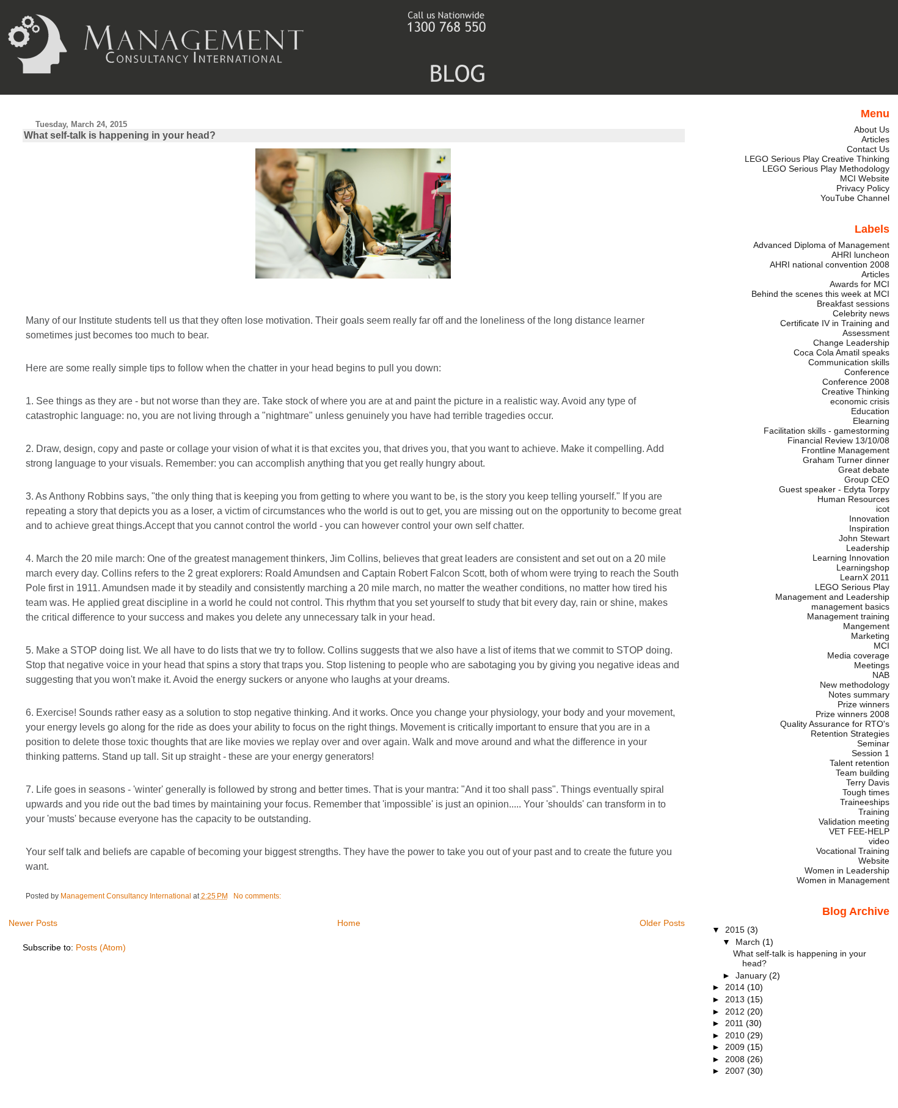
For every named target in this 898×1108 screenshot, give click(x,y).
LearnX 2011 (864, 577)
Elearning (871, 421)
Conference (866, 372)
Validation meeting (854, 821)
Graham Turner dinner (846, 460)
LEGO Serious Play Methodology (825, 168)
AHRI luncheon (860, 255)
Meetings (871, 665)
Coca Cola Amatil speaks (841, 352)
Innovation (869, 518)
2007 (736, 1071)
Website (873, 861)
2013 (736, 999)
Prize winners (863, 704)
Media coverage (858, 655)
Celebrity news (861, 313)
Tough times (865, 792)
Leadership (867, 548)
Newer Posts (33, 923)
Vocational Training (852, 851)
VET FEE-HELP (859, 831)
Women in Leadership (847, 870)
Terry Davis (867, 782)
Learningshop (862, 567)
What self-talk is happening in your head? (120, 135)
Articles (875, 139)
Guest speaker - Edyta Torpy (834, 489)
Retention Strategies (850, 733)
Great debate (863, 470)
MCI (881, 646)
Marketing (870, 636)
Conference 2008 (855, 382)
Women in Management (843, 880)
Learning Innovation (850, 558)
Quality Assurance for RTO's (834, 724)
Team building (862, 773)
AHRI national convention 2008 (829, 264)
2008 (736, 1059)
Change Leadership (851, 343)
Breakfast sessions (853, 303)
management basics (850, 606)
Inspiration (869, 528)
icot (882, 509)
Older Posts (662, 923)
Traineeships (864, 802)
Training (873, 812)
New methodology (854, 685)
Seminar (873, 743)
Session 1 (870, 753)
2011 (735, 1023)
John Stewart (864, 538)
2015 (736, 930)
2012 (736, 1011)
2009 (736, 1047)
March (749, 942)
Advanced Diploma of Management (821, 245)
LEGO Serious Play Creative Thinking (817, 159)
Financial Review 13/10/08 (838, 440)
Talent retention (859, 763)
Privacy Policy (862, 188)
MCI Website (864, 178)
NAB (880, 675)
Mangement (866, 626)
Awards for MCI (859, 284)
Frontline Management (845, 450)
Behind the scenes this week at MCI (820, 294)
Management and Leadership (832, 597)
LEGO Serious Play (852, 587)
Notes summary (858, 694)
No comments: (258, 896)
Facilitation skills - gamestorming (826, 431)
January (752, 975)
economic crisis (859, 401)
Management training (848, 616)
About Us (871, 129)
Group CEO (866, 479)
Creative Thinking (855, 391)
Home (348, 923)
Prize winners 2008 (852, 714)
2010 (736, 1035)
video (879, 841)
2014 (736, 987)
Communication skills (848, 362)
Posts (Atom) (101, 947)
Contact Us (868, 149)
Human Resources (853, 499)
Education (870, 411)
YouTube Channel (854, 198)
